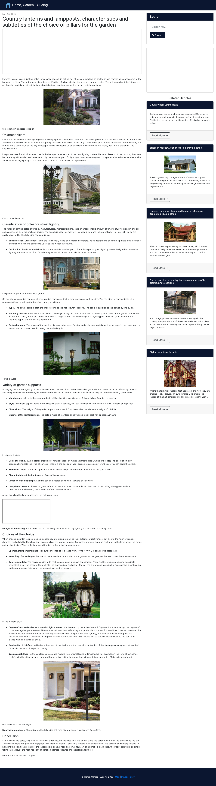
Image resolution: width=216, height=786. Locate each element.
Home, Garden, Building (29, 5)
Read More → (160, 135)
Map (117, 777)
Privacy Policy (128, 777)
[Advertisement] (72, 51)
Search (158, 35)
